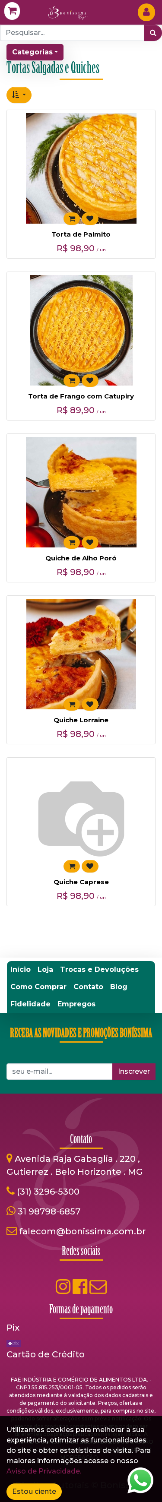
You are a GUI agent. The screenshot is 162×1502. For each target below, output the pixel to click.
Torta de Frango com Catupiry (81, 396)
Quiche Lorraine (81, 720)
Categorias (32, 52)
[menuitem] (20, 969)
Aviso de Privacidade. (43, 1471)
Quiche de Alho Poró (81, 558)
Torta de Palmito (81, 234)
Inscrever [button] (134, 1071)
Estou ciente (34, 1491)
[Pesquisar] (153, 33)
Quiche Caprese (81, 882)
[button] (19, 95)
